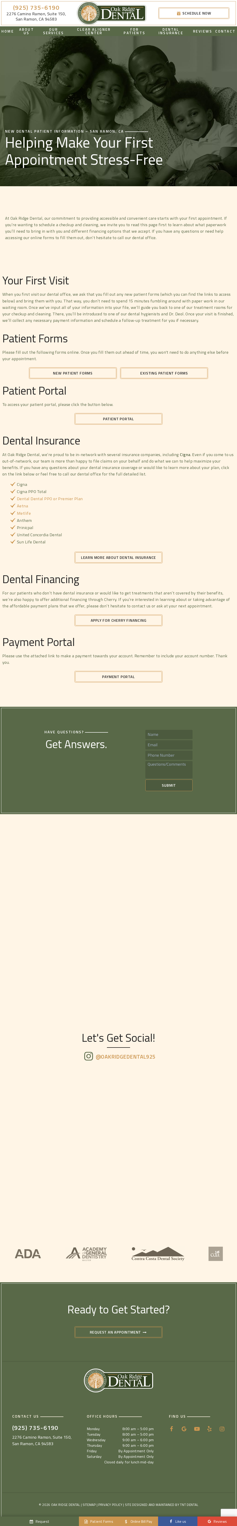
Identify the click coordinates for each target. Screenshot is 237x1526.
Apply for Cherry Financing (119, 620)
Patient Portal (118, 419)
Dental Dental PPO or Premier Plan (50, 499)
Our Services (53, 31)
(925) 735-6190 (36, 7)
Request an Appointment (116, 1332)
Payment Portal (118, 676)
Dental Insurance (171, 31)
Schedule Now (196, 13)
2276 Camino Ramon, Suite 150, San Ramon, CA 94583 (36, 16)
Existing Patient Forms (164, 373)
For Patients (134, 31)
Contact (225, 31)
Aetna (22, 506)
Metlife (24, 513)
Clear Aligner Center (94, 31)
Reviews (202, 31)
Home (7, 31)
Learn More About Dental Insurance (118, 557)
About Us (26, 31)
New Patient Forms (73, 373)
